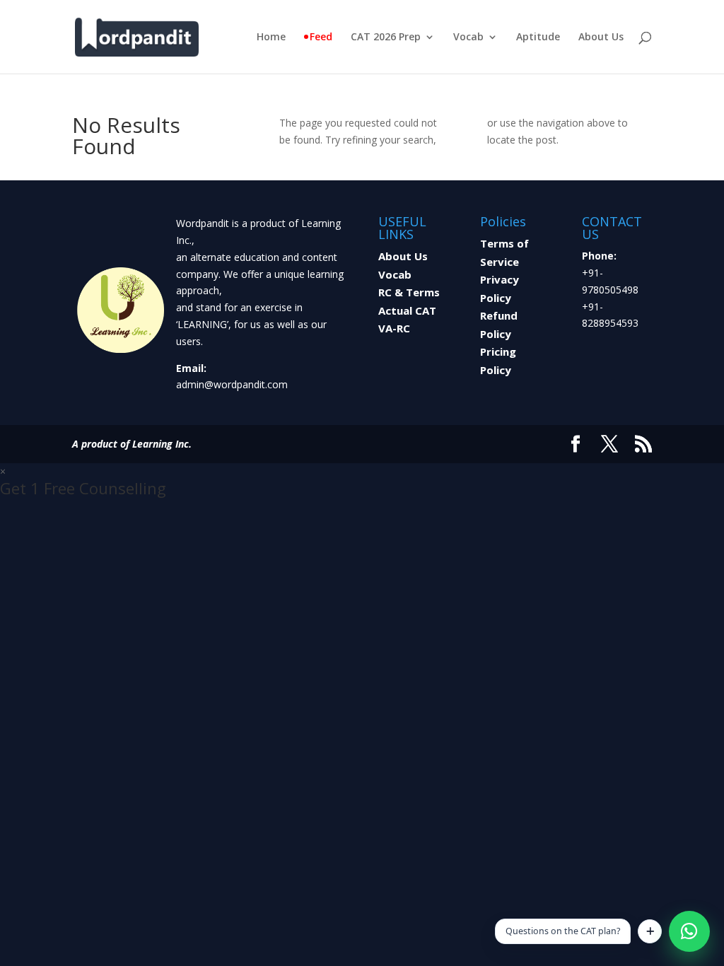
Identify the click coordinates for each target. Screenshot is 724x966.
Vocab (468, 37)
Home (271, 37)
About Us (601, 37)
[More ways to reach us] (650, 931)
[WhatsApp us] (689, 931)
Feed (321, 37)
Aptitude (538, 37)
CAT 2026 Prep (386, 37)
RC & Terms (409, 292)
